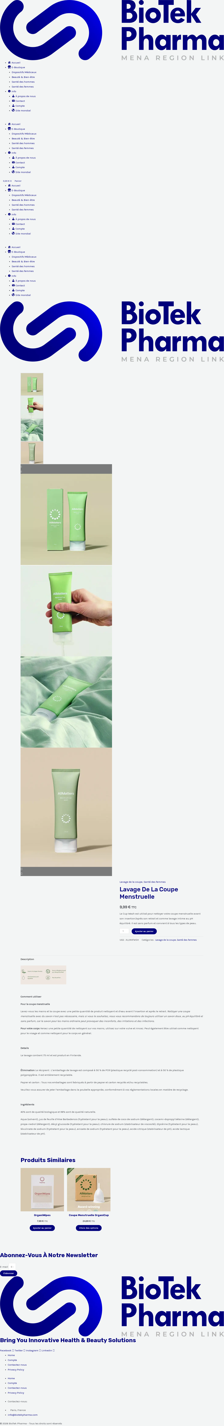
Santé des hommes (23, 81)
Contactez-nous (17, 1364)
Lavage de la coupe (131, 881)
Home (11, 1355)
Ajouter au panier (144, 931)
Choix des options (88, 1228)
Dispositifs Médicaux (24, 72)
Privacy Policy (16, 1369)
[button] (112, 119)
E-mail (4, 1266)
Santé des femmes (23, 86)
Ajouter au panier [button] (42, 1228)
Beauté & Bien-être (23, 77)
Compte (12, 1359)
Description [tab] (27, 959)
